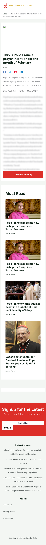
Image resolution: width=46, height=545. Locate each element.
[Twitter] (10, 71)
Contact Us (7, 504)
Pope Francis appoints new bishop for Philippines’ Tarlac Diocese (22, 226)
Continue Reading (23, 174)
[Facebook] (4, 71)
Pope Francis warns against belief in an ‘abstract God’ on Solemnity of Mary (22, 307)
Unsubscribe (8, 518)
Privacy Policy (9, 511)
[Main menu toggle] (41, 5)
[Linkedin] (21, 71)
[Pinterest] (15, 71)
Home (5, 13)
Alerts (5, 67)
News (13, 233)
